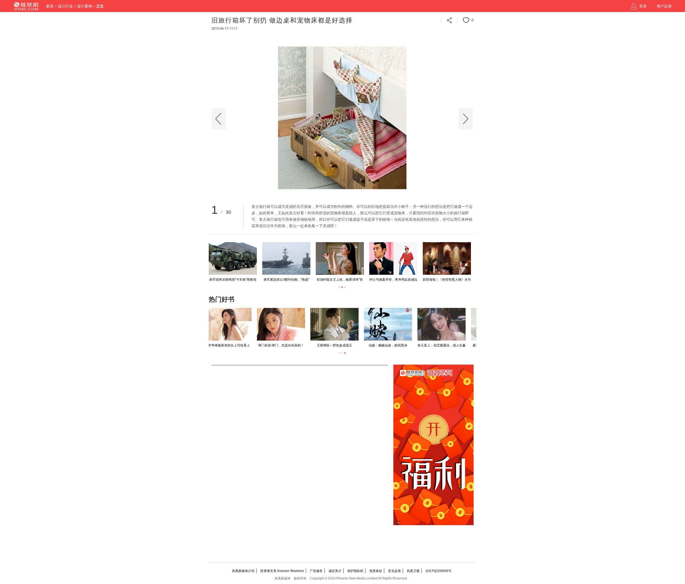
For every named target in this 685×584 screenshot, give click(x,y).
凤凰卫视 (413, 570)
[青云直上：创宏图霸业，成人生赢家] (393, 324)
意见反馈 (394, 570)
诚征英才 (335, 570)
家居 (50, 6)
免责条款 (375, 570)
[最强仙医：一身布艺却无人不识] (447, 324)
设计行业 (65, 6)
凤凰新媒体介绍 (243, 570)
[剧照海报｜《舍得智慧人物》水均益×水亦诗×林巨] (447, 258)
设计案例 (84, 6)
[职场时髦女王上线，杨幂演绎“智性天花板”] (340, 258)
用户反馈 (664, 6)
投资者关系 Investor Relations (282, 570)
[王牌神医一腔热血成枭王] (286, 324)
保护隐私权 (355, 570)
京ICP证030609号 (438, 570)
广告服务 (316, 570)
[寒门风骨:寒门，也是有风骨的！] (233, 324)
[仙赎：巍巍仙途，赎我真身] (340, 324)
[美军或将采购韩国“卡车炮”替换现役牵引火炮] (233, 258)
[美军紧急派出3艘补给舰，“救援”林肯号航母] (286, 258)
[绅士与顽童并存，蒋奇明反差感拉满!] (393, 258)
